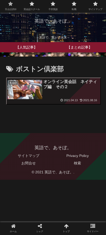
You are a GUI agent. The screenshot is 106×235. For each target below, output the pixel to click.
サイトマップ (28, 156)
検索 (77, 163)
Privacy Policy (77, 156)
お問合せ (28, 163)
